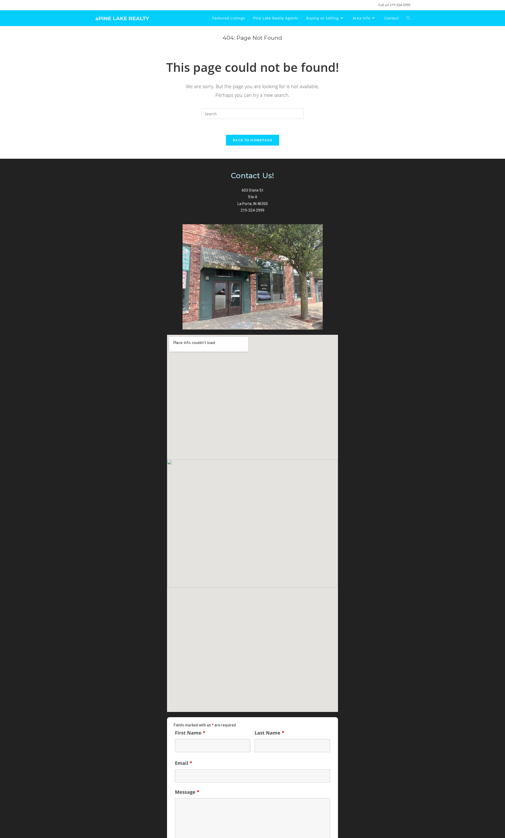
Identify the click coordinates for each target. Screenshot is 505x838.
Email (183, 763)
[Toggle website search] (408, 18)
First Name (190, 733)
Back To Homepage (252, 140)
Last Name (269, 733)
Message (187, 792)
